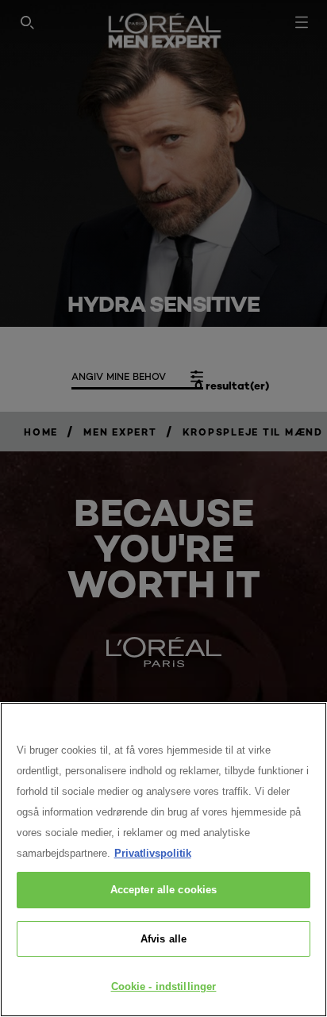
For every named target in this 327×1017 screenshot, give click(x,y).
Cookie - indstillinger (164, 986)
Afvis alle (163, 939)
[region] (163, 859)
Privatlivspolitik (152, 853)
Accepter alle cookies (163, 890)
